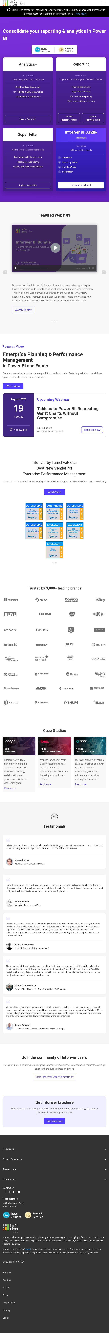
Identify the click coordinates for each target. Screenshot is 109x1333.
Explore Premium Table (93, 118)
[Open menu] (103, 3)
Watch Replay (23, 310)
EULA (5, 1295)
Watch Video (13, 386)
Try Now (7, 1272)
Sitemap (6, 1310)
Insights (6, 1287)
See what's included (81, 185)
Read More (81, 13)
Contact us (8, 1187)
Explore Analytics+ (28, 119)
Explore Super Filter (28, 185)
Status (6, 1317)
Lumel (28, 1249)
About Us (7, 1280)
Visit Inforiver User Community (54, 1076)
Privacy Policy (9, 1302)
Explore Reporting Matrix (69, 118)
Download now (54, 1121)
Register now (92, 429)
